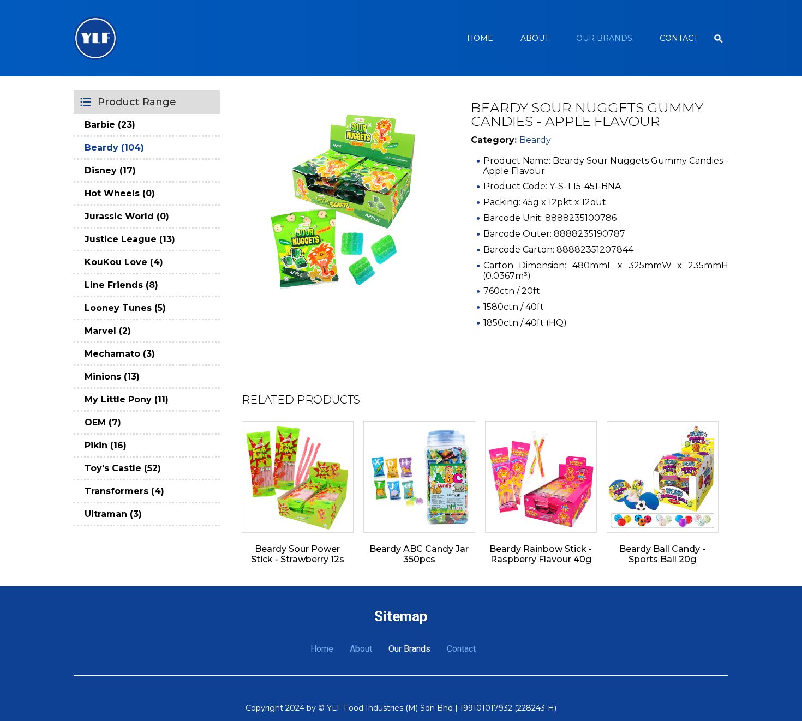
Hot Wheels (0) (120, 193)
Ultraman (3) (113, 514)
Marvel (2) (108, 331)
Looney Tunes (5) (125, 308)
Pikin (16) (106, 445)
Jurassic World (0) (127, 216)
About (534, 38)
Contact (679, 38)
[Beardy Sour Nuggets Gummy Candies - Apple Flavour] (343, 202)
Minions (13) (112, 376)
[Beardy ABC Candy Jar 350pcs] (419, 477)
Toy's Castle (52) (123, 468)
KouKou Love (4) (124, 262)
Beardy (535, 140)
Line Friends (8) (121, 285)
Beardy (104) (114, 147)
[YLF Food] (95, 38)
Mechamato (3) (120, 354)
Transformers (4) (124, 491)
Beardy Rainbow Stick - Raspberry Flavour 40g (540, 554)
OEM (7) (103, 422)
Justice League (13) (130, 239)
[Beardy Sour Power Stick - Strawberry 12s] (297, 477)
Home (480, 38)
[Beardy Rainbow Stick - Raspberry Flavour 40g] (541, 477)
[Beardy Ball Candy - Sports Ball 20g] (662, 477)
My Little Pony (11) (127, 399)
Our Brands (604, 38)
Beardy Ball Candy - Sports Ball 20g (662, 554)
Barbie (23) (110, 124)
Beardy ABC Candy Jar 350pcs (419, 554)
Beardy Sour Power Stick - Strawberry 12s (297, 554)
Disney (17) (110, 170)
